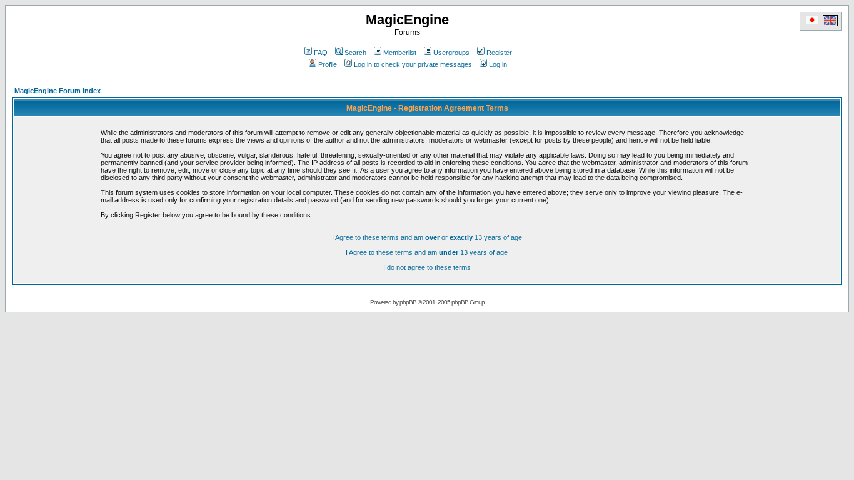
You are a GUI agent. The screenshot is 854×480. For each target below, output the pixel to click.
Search (355, 52)
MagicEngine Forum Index (57, 90)
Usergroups (451, 52)
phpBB (407, 302)
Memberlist (399, 52)
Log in (498, 64)
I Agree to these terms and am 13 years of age (427, 252)
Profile (327, 64)
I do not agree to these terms (427, 267)
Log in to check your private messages (413, 64)
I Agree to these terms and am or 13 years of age (427, 237)
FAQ (321, 52)
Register (499, 52)
